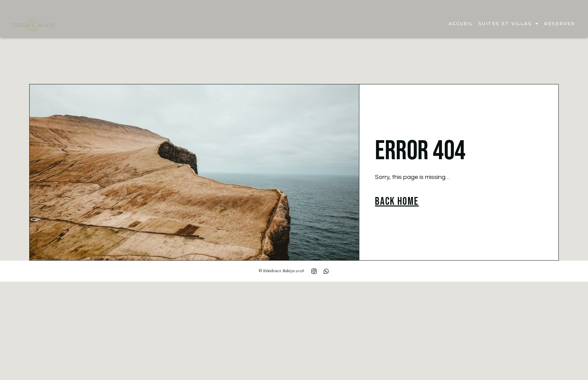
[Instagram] (314, 271)
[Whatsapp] (326, 271)
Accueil (460, 23)
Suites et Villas (505, 23)
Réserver (559, 23)
